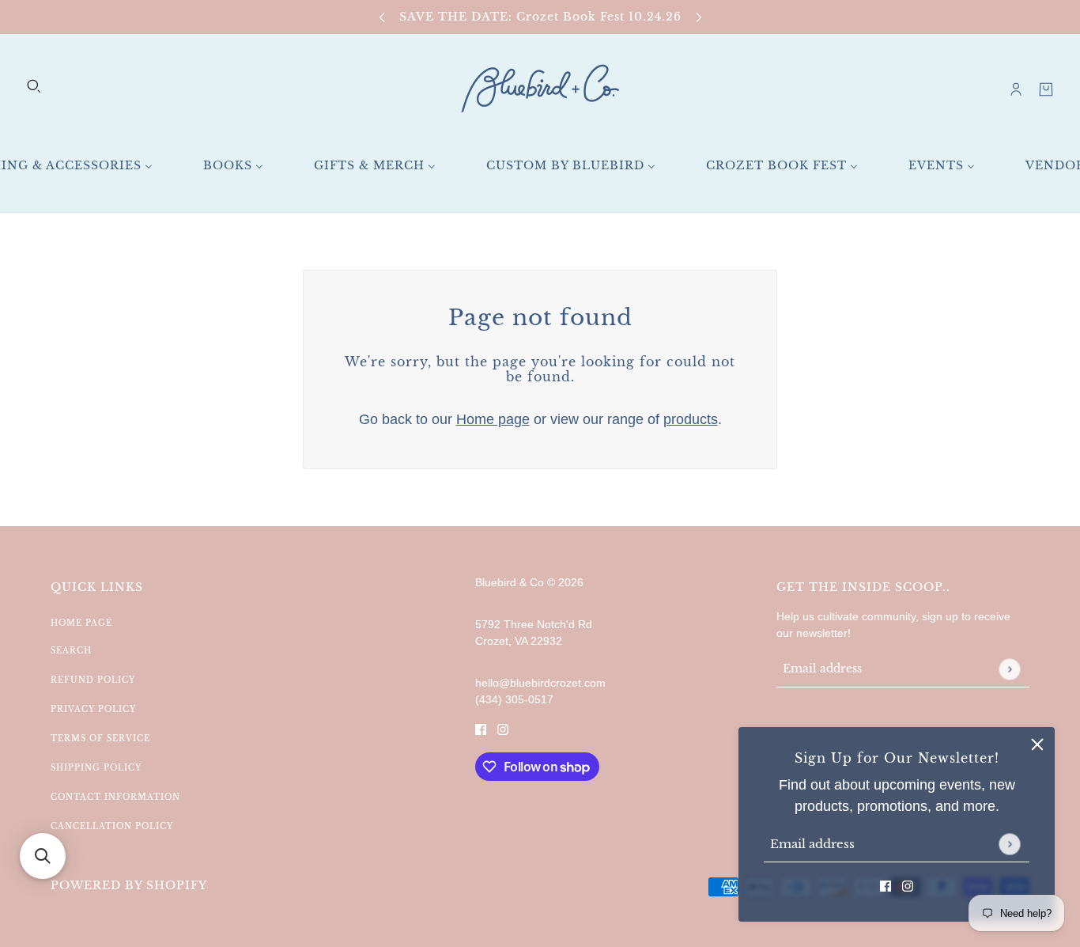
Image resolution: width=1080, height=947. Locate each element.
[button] (43, 856)
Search (71, 651)
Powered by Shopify (129, 885)
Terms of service (100, 738)
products (690, 419)
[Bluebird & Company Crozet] (540, 89)
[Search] (34, 86)
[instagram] (908, 886)
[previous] (382, 17)
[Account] (1016, 89)
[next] (699, 17)
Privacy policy (93, 709)
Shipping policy (96, 768)
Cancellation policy (112, 826)
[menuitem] (233, 166)
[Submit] (1009, 843)
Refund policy (93, 680)
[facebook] (885, 886)
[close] (1037, 744)
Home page (493, 419)
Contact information (115, 797)
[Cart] (1046, 89)
